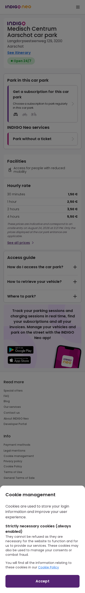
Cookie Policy (48, 567)
